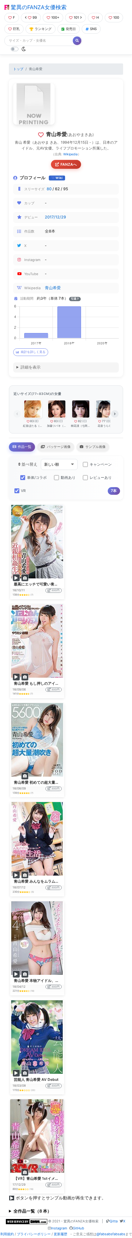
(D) (108, 421)
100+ (55, 17)
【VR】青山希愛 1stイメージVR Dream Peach (53, 1178)
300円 (55, 590)
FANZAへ (68, 164)
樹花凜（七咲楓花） (80, 425)
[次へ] (114, 414)
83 (32, 421)
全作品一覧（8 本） (33, 1210)
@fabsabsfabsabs (110, 1234)
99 (35, 17)
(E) (36, 421)
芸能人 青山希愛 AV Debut (36, 1079)
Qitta (114, 1221)
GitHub (78, 1228)
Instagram (59, 1228)
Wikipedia (70, 154)
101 (76, 17)
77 (104, 421)
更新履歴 (60, 1234)
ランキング (43, 29)
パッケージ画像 (58, 447)
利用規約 (7, 1234)
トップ (18, 69)
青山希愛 (53, 288)
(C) (60, 421)
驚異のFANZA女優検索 (38, 7)
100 (116, 17)
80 (49, 189)
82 (80, 421)
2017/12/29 (55, 217)
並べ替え (29, 464)
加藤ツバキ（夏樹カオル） (56, 425)
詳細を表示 (31, 367)
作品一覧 (24, 447)
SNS (93, 29)
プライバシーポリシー (34, 1234)
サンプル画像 (95, 447)
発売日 (71, 29)
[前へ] (17, 414)
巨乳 (16, 29)
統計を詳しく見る (33, 352)
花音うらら (104, 425)
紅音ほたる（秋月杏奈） (32, 425)
